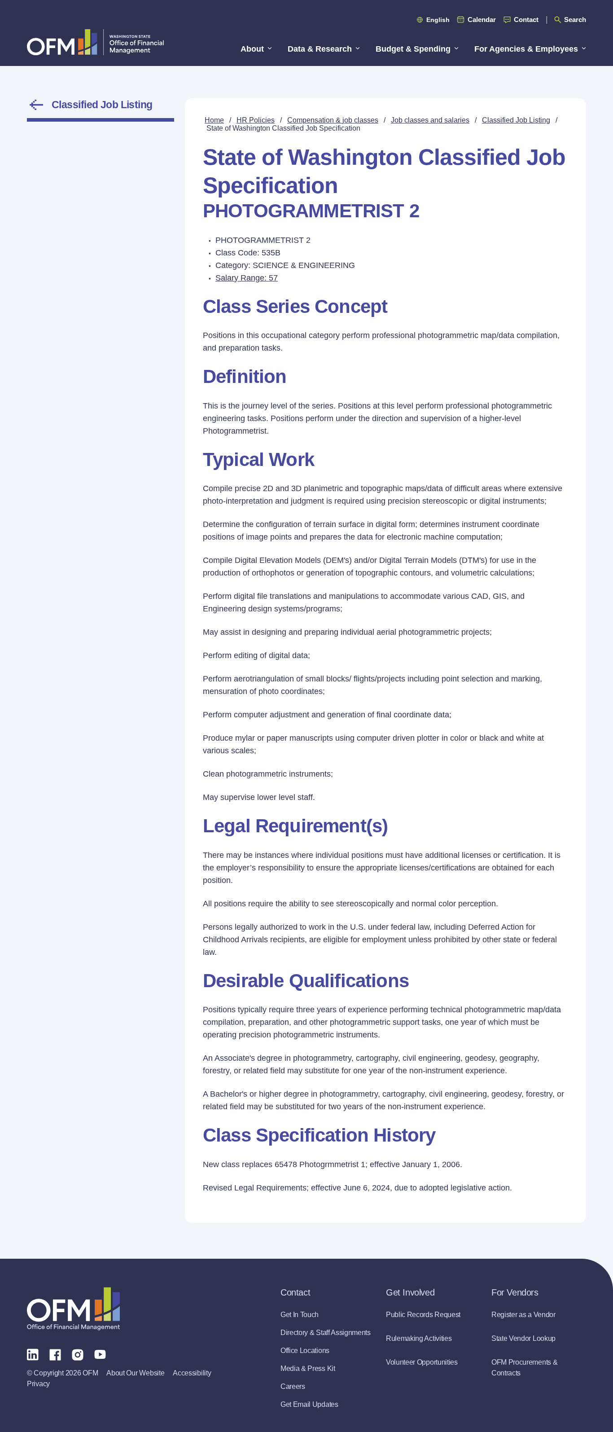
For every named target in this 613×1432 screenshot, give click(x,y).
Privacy (38, 1384)
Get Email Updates (309, 1404)
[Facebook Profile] (55, 1354)
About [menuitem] (252, 48)
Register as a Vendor (523, 1314)
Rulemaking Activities (418, 1338)
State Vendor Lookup (523, 1338)
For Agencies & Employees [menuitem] (526, 48)
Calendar (482, 19)
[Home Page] (73, 1309)
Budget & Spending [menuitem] (413, 48)
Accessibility (192, 1373)
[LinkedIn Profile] (33, 1354)
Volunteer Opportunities (422, 1362)
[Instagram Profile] (77, 1354)
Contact (526, 19)
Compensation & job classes (332, 120)
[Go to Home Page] (95, 42)
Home (214, 120)
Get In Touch (299, 1314)
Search (575, 19)
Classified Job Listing (102, 104)
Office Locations (304, 1350)
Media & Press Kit (307, 1368)
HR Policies (255, 120)
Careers (292, 1386)
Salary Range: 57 (246, 277)
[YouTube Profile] (100, 1354)
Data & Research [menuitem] (320, 48)
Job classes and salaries (430, 120)
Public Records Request (423, 1314)
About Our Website (135, 1373)
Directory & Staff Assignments (325, 1332)
